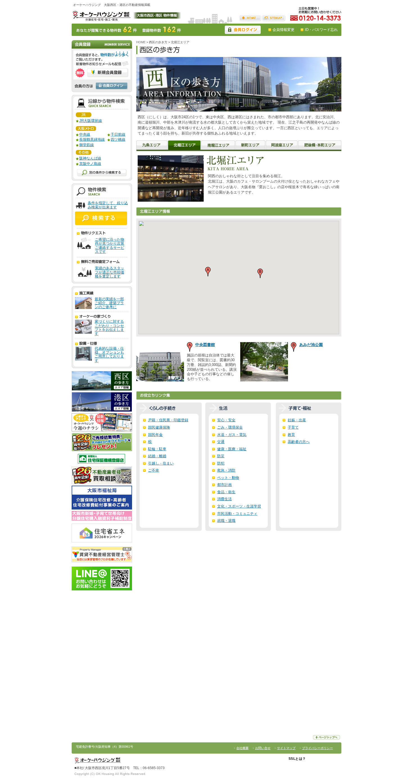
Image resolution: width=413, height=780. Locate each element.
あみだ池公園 (311, 344)
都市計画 (224, 485)
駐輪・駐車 (157, 449)
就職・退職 (226, 521)
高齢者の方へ (299, 442)
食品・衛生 (226, 492)
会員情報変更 (283, 30)
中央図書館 (205, 344)
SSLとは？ (297, 759)
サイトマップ (274, 18)
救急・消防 (226, 470)
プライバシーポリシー (317, 748)
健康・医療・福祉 (231, 449)
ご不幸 (153, 470)
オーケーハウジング (101, 15)
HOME (250, 18)
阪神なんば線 (90, 158)
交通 (220, 442)
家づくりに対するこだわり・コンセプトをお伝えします (109, 327)
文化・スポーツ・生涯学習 (239, 506)
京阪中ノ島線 (90, 164)
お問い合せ (263, 748)
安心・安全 (226, 420)
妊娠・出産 (297, 420)
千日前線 (118, 134)
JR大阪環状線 (90, 121)
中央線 (84, 134)
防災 (220, 456)
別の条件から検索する (102, 172)
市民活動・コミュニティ (237, 513)
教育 (291, 435)
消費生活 (224, 499)
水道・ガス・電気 (231, 435)
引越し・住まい (161, 463)
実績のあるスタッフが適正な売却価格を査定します (109, 272)
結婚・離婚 (157, 456)
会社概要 (242, 748)
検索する (101, 219)
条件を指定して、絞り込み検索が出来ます (108, 205)
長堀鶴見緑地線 (92, 139)
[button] (208, 271)
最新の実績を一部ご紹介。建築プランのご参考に (109, 303)
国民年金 (155, 435)
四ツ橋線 (118, 139)
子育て (293, 427)
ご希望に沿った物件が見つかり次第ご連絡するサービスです (109, 245)
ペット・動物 (228, 478)
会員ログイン (243, 30)
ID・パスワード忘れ (321, 30)
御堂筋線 (86, 145)
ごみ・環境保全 (230, 427)
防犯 (220, 463)
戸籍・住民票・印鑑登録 (168, 420)
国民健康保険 (159, 427)
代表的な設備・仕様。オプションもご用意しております (109, 354)
